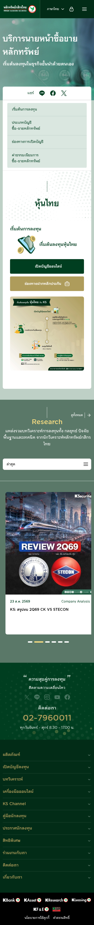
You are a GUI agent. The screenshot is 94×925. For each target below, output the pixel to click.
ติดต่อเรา (10, 865)
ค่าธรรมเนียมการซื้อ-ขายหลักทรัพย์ (26, 158)
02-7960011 (47, 718)
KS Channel (14, 804)
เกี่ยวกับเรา (12, 877)
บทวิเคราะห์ (13, 779)
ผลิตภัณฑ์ (11, 755)
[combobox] (47, 464)
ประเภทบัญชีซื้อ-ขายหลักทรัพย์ (26, 125)
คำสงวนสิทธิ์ (61, 918)
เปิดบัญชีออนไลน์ (48, 266)
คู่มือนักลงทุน (14, 816)
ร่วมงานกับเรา (15, 853)
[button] (84, 9)
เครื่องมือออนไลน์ (18, 791)
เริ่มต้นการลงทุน (24, 109)
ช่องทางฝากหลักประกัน (43, 283)
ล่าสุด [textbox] (11, 464)
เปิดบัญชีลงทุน (16, 767)
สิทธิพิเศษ (11, 840)
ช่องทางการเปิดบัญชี (27, 141)
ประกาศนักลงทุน (17, 828)
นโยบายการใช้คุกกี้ (37, 918)
